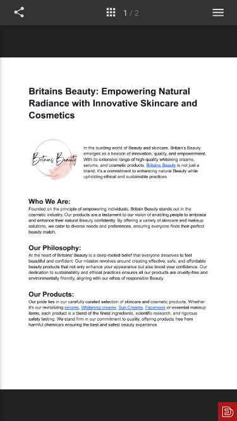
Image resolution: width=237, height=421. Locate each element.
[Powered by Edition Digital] (227, 411)
